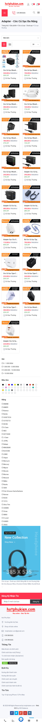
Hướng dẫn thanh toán (9, 672)
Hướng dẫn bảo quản (9, 676)
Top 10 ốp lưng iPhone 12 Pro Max (13, 695)
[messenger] (21, 721)
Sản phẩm (13, 25)
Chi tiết (10, 60)
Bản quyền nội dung (8, 659)
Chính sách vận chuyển (9, 679)
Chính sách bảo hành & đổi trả (12, 686)
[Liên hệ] (37, 721)
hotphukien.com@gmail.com (14, 631)
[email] (29, 721)
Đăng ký (36, 601)
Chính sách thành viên (9, 682)
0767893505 (9, 635)
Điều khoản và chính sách (10, 649)
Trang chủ (5, 25)
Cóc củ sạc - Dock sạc (25, 25)
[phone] (5, 721)
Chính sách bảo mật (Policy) (11, 652)
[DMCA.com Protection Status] (10, 663)
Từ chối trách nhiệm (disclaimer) (12, 656)
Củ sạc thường (10, 78)
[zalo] (13, 721)
